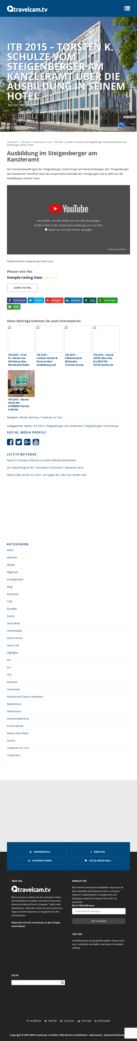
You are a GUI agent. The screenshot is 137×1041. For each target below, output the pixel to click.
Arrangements (15, 579)
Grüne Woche (15, 638)
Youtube (86, 1020)
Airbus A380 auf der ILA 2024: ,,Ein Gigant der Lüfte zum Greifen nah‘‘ (47, 475)
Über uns (99, 851)
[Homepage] (27, 8)
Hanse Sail (13, 645)
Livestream (13, 689)
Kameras (26, 142)
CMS (9, 601)
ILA (9, 667)
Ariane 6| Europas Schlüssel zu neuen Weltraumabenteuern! (41, 460)
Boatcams (13, 594)
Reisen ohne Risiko (18, 733)
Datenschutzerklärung (72, 225)
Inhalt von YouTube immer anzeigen (70, 229)
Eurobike (12, 608)
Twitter (52, 1020)
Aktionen (12, 557)
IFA (9, 660)
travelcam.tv (13, 142)
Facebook (35, 1020)
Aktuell (23, 417)
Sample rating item (24, 277)
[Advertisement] (68, 511)
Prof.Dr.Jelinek (15, 726)
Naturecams (14, 711)
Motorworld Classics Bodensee (25, 696)
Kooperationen (42, 860)
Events (11, 616)
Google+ (69, 1020)
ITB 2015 (38, 426)
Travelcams (13, 755)
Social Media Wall (100, 860)
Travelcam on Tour (42, 142)
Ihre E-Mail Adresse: (83, 905)
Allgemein (12, 572)
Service (11, 740)
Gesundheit (13, 623)
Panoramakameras (18, 718)
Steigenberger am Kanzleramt (64, 426)
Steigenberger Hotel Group (101, 426)
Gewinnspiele (14, 630)
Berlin (27, 426)
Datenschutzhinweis (115, 1035)
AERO (10, 550)
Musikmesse (14, 704)
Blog (9, 586)
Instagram (103, 1020)
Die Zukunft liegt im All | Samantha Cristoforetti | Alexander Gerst (45, 467)
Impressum (95, 1035)
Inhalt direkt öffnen (116, 249)
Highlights (12, 652)
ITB (9, 674)
